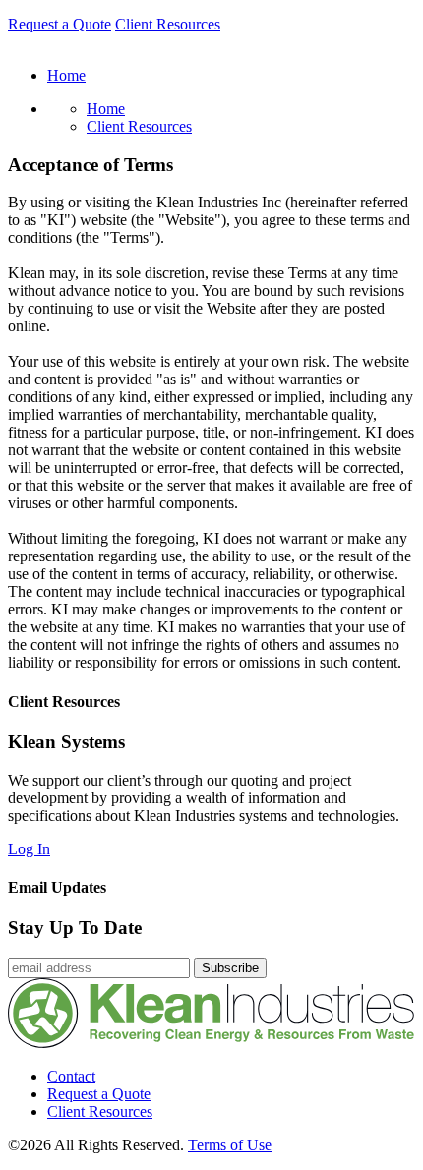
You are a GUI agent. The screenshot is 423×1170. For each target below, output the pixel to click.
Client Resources (167, 24)
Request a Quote (59, 24)
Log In (29, 849)
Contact (71, 1076)
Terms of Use (230, 1145)
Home (106, 108)
